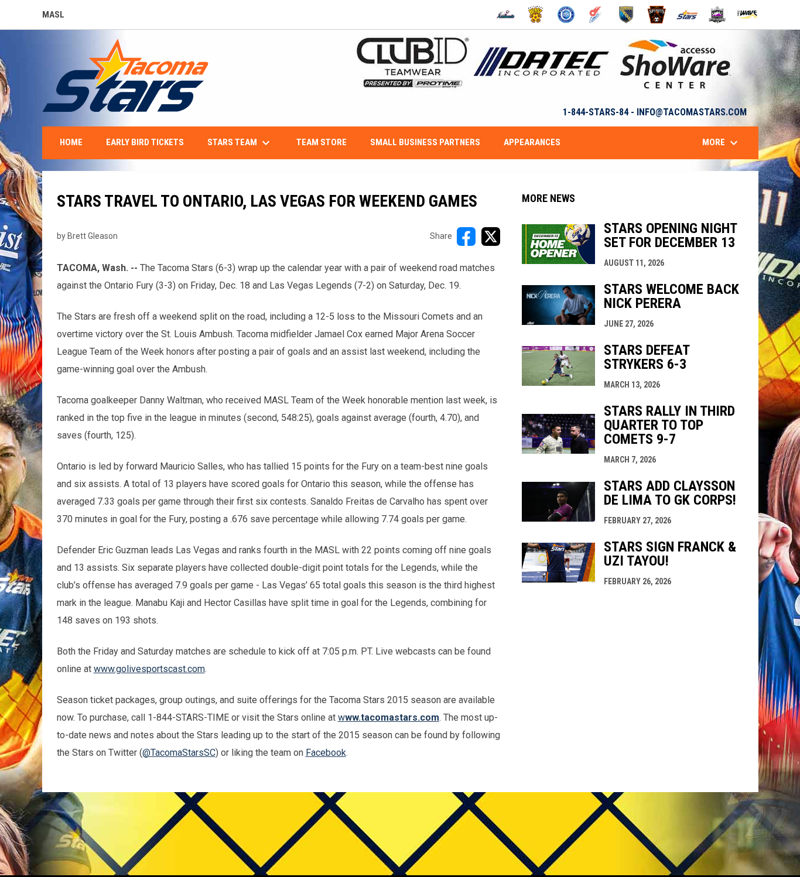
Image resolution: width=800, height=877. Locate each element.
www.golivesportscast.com (149, 668)
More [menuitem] (721, 143)
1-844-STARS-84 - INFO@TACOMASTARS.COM (655, 112)
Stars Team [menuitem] (240, 143)
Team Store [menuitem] (321, 142)
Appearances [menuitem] (532, 142)
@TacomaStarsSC (179, 752)
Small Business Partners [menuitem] (425, 142)
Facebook (326, 752)
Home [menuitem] (71, 142)
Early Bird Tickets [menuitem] (145, 142)
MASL (53, 16)
